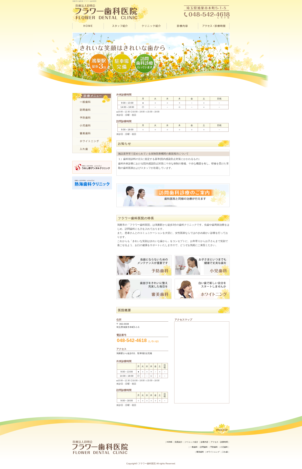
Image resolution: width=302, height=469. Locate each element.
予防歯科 (214, 447)
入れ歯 (225, 452)
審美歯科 (200, 452)
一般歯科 (194, 447)
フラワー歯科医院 (147, 463)
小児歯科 (224, 447)
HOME (169, 442)
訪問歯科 (204, 447)
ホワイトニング (213, 452)
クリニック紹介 (191, 442)
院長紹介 (178, 442)
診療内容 (204, 442)
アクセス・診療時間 (219, 442)
